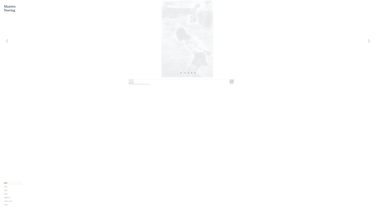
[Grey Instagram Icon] (231, 81)
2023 (5, 190)
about (6, 205)
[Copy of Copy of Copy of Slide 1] (191, 72)
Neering (9, 10)
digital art (7, 197)
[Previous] (7, 41)
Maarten (10, 6)
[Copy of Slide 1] (184, 73)
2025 (5, 183)
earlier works (8, 201)
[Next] (369, 41)
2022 (5, 194)
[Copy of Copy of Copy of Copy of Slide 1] (194, 72)
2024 (5, 186)
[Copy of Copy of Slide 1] (181, 72)
